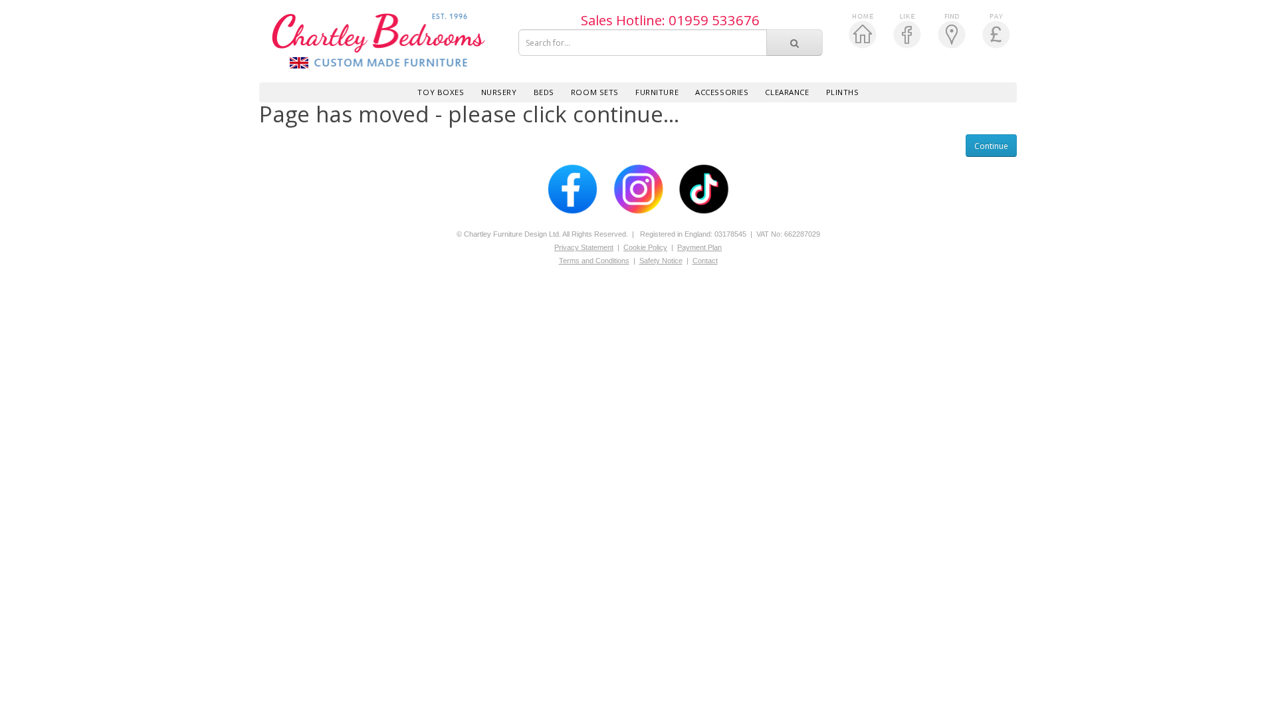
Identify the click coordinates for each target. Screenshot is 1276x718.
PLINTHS (842, 92)
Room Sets (595, 92)
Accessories (721, 92)
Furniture (657, 92)
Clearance (787, 92)
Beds (544, 92)
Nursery (499, 92)
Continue (991, 146)
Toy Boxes (440, 92)
